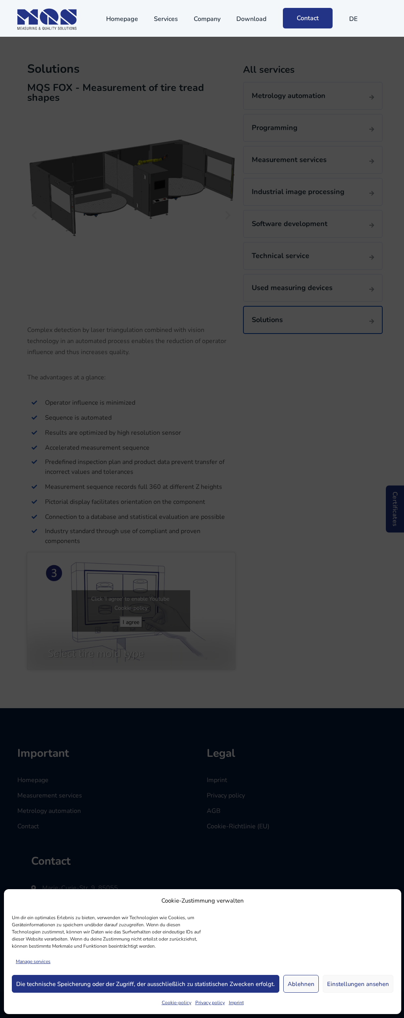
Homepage (122, 19)
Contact (308, 18)
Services (166, 19)
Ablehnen (301, 984)
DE (353, 19)
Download (251, 19)
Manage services (33, 961)
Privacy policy (210, 1002)
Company (207, 19)
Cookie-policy (176, 1002)
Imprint (236, 1002)
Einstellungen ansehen (358, 984)
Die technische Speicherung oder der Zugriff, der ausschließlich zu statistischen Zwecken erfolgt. (145, 984)
